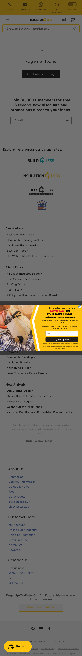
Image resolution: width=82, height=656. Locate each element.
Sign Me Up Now (62, 339)
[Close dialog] (79, 306)
